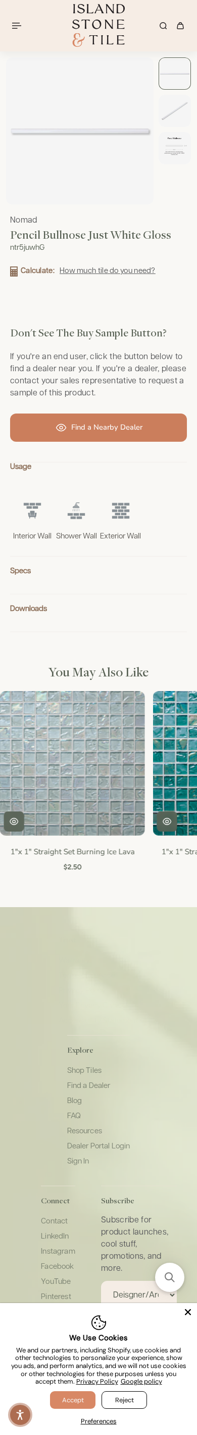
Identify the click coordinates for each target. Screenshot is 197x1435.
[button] (169, 1277)
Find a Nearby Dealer (106, 427)
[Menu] (18, 25)
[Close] (188, 1312)
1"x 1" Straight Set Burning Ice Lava (71, 851)
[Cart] (180, 25)
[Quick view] (13, 821)
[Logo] (98, 25)
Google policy (141, 1381)
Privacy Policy (97, 1381)
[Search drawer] (163, 25)
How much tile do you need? (108, 271)
